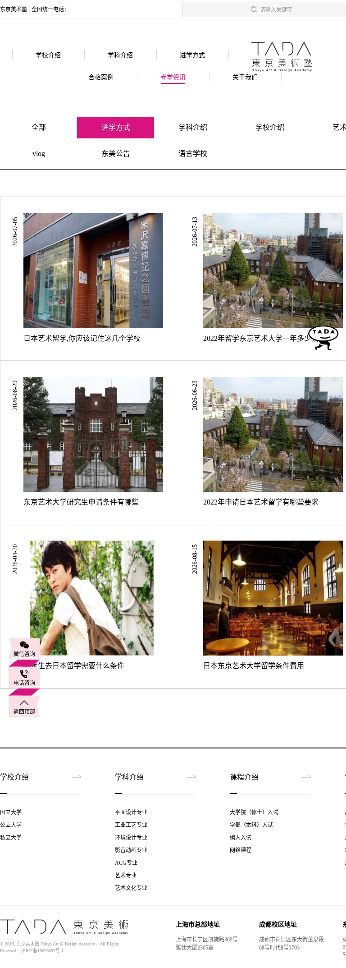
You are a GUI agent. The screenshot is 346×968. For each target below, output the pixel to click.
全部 (39, 127)
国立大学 (11, 812)
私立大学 (11, 838)
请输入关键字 (276, 10)
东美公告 (115, 153)
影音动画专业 (131, 850)
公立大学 (11, 825)
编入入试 (240, 838)
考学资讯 (173, 77)
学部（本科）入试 (251, 825)
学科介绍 (120, 55)
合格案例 (101, 77)
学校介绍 (48, 55)
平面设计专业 (131, 812)
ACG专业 (126, 863)
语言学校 (192, 153)
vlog (38, 153)
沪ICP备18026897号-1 (42, 950)
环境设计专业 (131, 838)
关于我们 (245, 77)
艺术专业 (126, 875)
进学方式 (192, 55)
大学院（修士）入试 (254, 812)
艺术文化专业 (131, 888)
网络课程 (240, 850)
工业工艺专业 (131, 825)
